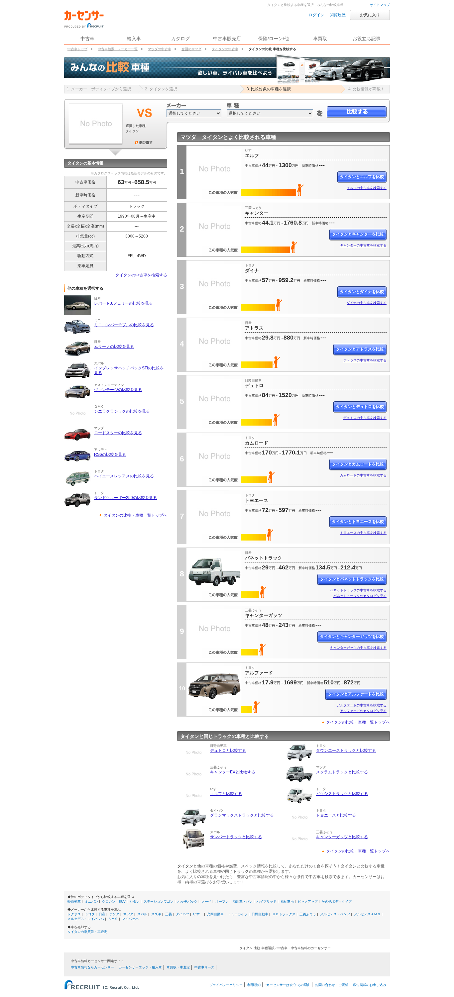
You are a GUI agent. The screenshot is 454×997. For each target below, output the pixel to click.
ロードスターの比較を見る (118, 433)
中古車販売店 (227, 38)
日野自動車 (260, 914)
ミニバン (91, 901)
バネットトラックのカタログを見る (360, 596)
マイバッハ (130, 919)
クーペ (206, 901)
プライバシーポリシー (226, 985)
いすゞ (198, 914)
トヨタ (90, 914)
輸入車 (134, 38)
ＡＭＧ (113, 919)
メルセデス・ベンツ (335, 914)
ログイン (316, 15)
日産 (102, 914)
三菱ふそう (307, 914)
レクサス (74, 914)
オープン (222, 901)
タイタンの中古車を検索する (141, 275)
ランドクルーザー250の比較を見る (125, 497)
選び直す (144, 142)
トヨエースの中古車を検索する (363, 533)
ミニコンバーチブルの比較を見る (124, 325)
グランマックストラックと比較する (242, 815)
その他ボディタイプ (337, 901)
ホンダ (114, 914)
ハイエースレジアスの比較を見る (124, 476)
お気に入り (370, 15)
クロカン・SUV (114, 901)
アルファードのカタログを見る (363, 711)
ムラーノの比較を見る (114, 346)
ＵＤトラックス (283, 914)
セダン (135, 901)
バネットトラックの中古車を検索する (358, 590)
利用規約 (254, 985)
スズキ (156, 914)
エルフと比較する (226, 793)
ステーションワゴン (158, 901)
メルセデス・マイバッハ (85, 919)
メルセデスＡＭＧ (367, 914)
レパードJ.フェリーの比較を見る (123, 303)
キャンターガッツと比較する (342, 837)
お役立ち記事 (367, 38)
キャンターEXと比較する (232, 772)
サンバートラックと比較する (236, 837)
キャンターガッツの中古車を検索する (358, 647)
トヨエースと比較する (336, 815)
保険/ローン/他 (273, 38)
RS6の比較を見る (110, 454)
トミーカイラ (238, 914)
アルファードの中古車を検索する (362, 705)
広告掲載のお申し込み (369, 985)
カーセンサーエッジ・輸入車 (140, 967)
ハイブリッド (267, 901)
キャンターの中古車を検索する (363, 245)
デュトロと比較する (228, 750)
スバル (142, 914)
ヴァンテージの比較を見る (118, 389)
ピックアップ (308, 901)
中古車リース (204, 967)
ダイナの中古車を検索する (367, 303)
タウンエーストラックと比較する (346, 750)
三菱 (168, 914)
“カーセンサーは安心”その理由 (287, 985)
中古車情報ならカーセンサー (92, 967)
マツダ (128, 914)
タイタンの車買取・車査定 (87, 932)
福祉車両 (287, 901)
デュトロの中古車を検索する (365, 418)
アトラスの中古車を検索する (365, 360)
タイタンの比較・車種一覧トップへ (135, 515)
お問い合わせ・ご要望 (331, 985)
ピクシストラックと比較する (342, 793)
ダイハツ (182, 914)
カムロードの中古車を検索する (363, 475)
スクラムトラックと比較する (342, 772)
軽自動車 (74, 901)
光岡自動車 (215, 914)
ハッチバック (187, 901)
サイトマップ (380, 5)
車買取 (320, 38)
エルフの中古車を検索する (367, 188)
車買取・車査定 (178, 967)
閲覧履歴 (338, 15)
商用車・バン (243, 901)
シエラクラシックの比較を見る (122, 411)
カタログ (180, 38)
